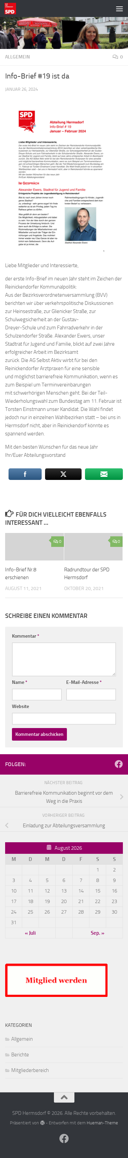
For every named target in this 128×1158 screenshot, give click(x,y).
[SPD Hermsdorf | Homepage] (12, 8)
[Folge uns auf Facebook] (119, 764)
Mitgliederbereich (30, 1070)
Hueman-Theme (102, 1122)
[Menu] (119, 8)
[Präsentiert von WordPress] (42, 1123)
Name (19, 682)
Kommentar (25, 636)
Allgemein (17, 57)
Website (20, 706)
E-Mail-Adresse (84, 682)
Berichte (20, 1055)
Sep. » (97, 933)
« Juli (30, 933)
